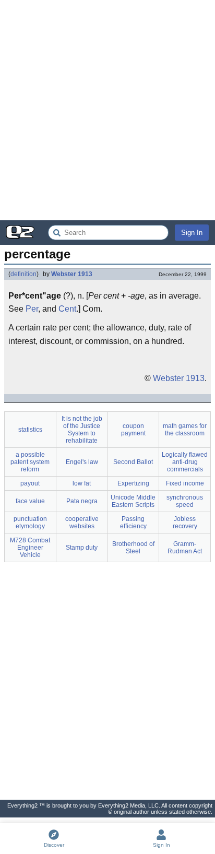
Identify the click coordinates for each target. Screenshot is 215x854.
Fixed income (185, 483)
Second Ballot (133, 462)
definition (23, 274)
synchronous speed (184, 501)
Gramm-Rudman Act (185, 547)
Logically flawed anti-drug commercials (185, 462)
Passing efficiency (133, 522)
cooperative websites (82, 522)
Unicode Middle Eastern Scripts (133, 501)
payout (30, 483)
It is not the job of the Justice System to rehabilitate (82, 429)
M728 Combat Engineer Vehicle (30, 548)
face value (30, 501)
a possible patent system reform (30, 462)
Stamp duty (82, 547)
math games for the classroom (185, 429)
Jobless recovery (185, 522)
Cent (67, 308)
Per (32, 308)
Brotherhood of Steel (133, 547)
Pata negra (82, 501)
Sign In (191, 232)
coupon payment (133, 429)
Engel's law (82, 462)
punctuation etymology (30, 522)
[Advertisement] (107, 110)
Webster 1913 (71, 274)
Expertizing (133, 483)
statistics (30, 429)
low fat (82, 483)
